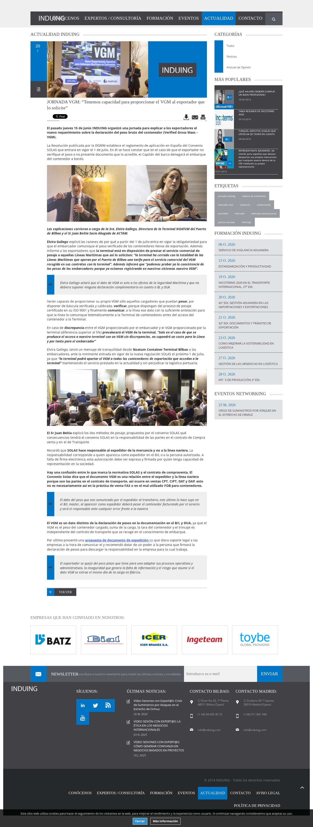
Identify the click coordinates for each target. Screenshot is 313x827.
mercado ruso (225, 204)
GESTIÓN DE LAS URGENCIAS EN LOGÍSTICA (248, 361)
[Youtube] (82, 718)
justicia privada (226, 222)
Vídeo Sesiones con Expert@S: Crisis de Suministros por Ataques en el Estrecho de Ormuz (158, 705)
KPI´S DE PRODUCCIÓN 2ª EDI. (239, 377)
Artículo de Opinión (239, 67)
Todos (230, 46)
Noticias (232, 56)
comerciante (264, 204)
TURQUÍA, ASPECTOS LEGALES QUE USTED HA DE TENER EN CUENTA (257, 132)
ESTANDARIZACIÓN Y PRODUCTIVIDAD (245, 263)
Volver (65, 592)
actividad (223, 213)
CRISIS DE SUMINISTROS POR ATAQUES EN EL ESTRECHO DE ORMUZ (247, 410)
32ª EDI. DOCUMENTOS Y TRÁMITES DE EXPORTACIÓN (245, 322)
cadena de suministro (254, 196)
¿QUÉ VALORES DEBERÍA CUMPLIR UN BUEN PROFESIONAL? (257, 93)
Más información (165, 821)
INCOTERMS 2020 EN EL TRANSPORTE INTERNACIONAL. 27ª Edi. (244, 282)
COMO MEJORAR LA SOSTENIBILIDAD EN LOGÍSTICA (246, 343)
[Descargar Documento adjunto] (187, 117)
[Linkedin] (82, 705)
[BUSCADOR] (274, 19)
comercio (245, 204)
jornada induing (226, 196)
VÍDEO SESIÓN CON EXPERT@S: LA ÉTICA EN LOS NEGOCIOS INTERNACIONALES (157, 725)
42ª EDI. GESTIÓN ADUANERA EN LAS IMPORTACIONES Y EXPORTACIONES (243, 302)
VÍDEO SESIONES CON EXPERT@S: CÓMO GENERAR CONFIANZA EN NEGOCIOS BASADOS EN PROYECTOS (159, 746)
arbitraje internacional (263, 213)
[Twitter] (95, 705)
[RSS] (108, 705)
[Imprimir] (203, 117)
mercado (239, 213)
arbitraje (246, 222)
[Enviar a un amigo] (195, 117)
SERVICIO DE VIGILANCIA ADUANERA (244, 247)
